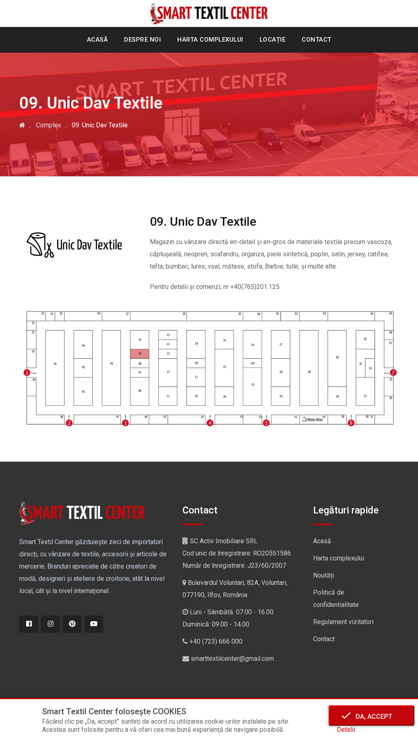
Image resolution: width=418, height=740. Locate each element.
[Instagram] (50, 624)
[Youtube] (93, 624)
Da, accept (371, 716)
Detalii (346, 729)
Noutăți (323, 575)
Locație (273, 39)
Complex (48, 125)
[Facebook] (28, 624)
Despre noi (142, 39)
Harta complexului (210, 39)
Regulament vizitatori (343, 622)
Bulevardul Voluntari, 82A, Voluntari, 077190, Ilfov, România (234, 589)
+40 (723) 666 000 (215, 641)
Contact (316, 39)
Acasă (97, 39)
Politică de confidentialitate (336, 599)
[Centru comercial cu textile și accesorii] (22, 125)
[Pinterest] (72, 624)
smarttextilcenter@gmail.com (232, 658)
